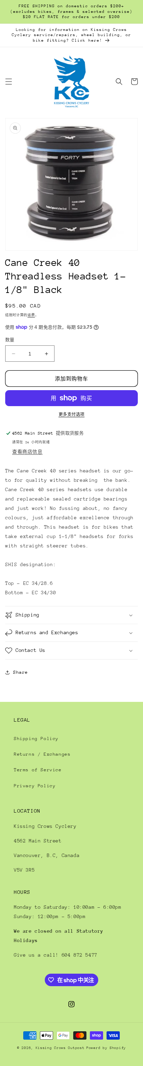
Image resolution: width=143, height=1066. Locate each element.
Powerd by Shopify (106, 1048)
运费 (31, 315)
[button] (8, 81)
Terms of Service (38, 769)
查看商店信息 (27, 451)
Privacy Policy (35, 785)
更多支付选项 (72, 414)
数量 (10, 339)
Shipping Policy (36, 738)
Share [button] (20, 672)
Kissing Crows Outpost (60, 1048)
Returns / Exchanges (42, 754)
